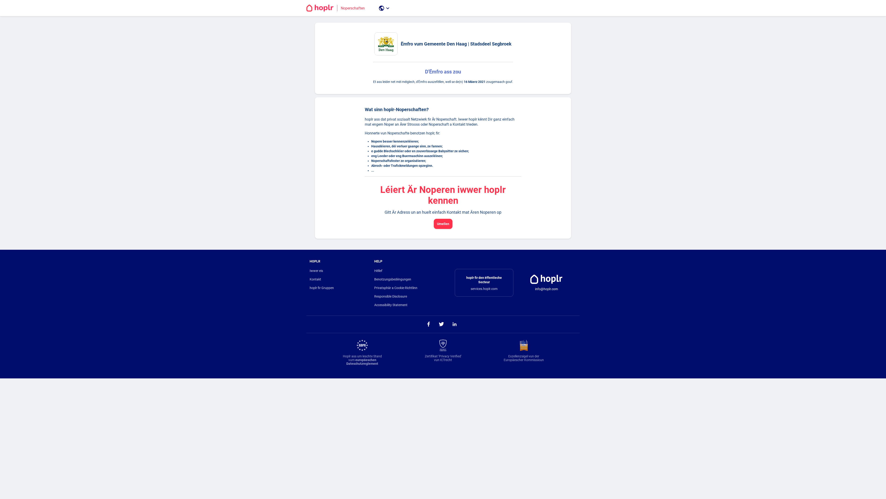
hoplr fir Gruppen (322, 288)
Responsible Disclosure (390, 296)
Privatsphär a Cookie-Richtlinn (395, 288)
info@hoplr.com (546, 289)
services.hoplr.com (484, 289)
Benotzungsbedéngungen (392, 279)
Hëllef (378, 271)
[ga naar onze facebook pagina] (428, 324)
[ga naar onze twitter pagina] (441, 324)
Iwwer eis (316, 271)
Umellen (443, 224)
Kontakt (315, 279)
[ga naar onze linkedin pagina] (455, 324)
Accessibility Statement (390, 305)
